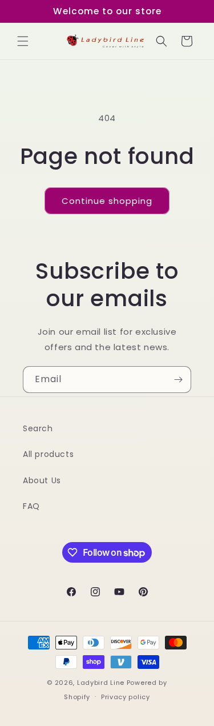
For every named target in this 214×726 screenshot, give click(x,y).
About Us (42, 480)
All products (48, 454)
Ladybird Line (100, 682)
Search (38, 428)
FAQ (31, 506)
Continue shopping (107, 201)
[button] (22, 41)
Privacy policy (125, 696)
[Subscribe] (178, 379)
